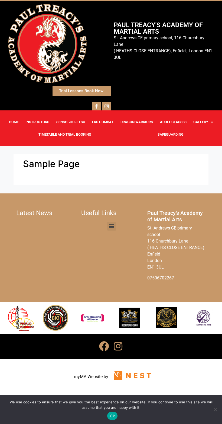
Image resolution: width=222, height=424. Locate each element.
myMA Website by (91, 376)
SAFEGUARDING (171, 134)
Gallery (200, 122)
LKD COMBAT (102, 122)
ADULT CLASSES (173, 122)
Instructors (37, 122)
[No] (215, 409)
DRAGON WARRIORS (136, 122)
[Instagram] (118, 346)
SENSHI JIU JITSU (70, 122)
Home (14, 122)
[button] (111, 226)
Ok (112, 416)
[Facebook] (104, 346)
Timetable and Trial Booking (64, 134)
